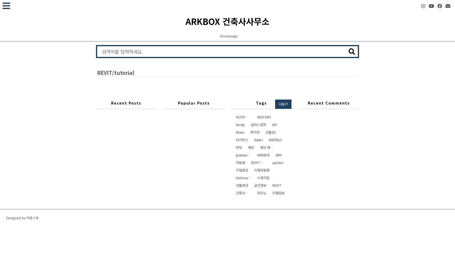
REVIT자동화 (260, 162)
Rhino (240, 132)
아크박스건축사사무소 (245, 116)
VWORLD (275, 139)
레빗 (239, 147)
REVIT (276, 185)
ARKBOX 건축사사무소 (227, 21)
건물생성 (242, 185)
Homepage (229, 36)
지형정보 (278, 192)
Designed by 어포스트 (22, 217)
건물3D (270, 132)
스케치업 (263, 177)
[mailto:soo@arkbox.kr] (447, 6)
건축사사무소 (245, 192)
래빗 (251, 147)
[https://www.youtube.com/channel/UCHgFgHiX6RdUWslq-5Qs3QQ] (431, 6)
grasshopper (245, 154)
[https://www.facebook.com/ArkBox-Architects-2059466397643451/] (439, 6)
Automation (245, 177)
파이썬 (254, 132)
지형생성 (242, 170)
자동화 (240, 162)
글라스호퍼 (258, 124)
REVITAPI (264, 116)
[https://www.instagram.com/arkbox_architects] (423, 6)
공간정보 (260, 185)
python (277, 162)
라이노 (261, 192)
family (240, 124)
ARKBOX (263, 154)
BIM (279, 154)
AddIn (258, 139)
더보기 (283, 103)
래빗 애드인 (268, 147)
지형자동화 (261, 170)
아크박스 (242, 139)
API (274, 124)
